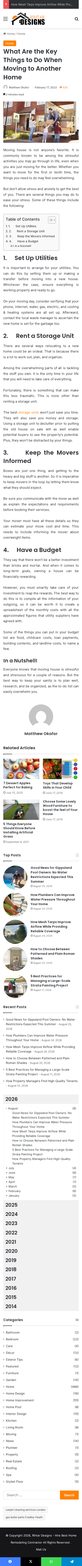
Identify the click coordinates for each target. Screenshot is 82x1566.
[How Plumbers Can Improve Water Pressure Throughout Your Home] (15, 905)
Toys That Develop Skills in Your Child (58, 785)
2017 (10, 1278)
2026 (11, 1099)
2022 (11, 1232)
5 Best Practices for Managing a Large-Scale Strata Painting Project (50, 981)
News (10, 1441)
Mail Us (41, 1549)
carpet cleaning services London (25, 1509)
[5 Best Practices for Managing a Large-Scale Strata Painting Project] (15, 986)
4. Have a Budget (23, 241)
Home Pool (13, 1407)
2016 (11, 1288)
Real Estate (14, 1461)
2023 (11, 1223)
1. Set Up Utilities (22, 226)
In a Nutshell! (23, 246)
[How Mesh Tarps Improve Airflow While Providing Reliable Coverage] (15, 932)
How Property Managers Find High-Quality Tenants (42, 1081)
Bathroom (13, 1332)
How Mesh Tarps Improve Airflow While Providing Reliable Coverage (51, 926)
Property (12, 1454)
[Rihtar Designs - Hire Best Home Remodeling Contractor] (28, 18)
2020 (11, 1251)
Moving (11, 1434)
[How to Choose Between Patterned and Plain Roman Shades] (15, 959)
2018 (11, 1269)
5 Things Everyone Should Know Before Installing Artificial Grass (19, 830)
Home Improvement (20, 1400)
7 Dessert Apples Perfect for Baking (17, 785)
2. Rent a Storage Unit (27, 231)
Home (10, 33)
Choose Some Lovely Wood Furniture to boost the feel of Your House (60, 807)
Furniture (12, 1373)
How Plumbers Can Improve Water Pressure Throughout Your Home (53, 899)
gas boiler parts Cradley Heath (24, 1517)
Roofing (11, 1468)
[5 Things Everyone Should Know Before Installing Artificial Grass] (21, 810)
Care (9, 1346)
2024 (11, 1214)
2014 (11, 1306)
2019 (10, 1260)
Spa (8, 1475)
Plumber (11, 1447)
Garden (11, 1380)
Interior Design (16, 1414)
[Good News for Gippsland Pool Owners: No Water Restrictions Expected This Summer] (15, 878)
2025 (11, 1204)
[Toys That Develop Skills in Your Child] (61, 769)
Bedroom (12, 1339)
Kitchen (11, 1420)
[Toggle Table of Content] (50, 220)
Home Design (15, 1393)
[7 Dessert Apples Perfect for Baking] (21, 769)
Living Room (14, 1427)
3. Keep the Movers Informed (32, 236)
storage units (28, 412)
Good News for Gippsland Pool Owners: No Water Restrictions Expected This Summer (52, 875)
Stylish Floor (14, 1481)
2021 (10, 1241)
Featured (12, 1366)
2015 (11, 1297)
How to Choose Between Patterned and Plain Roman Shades (53, 953)
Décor (10, 1353)
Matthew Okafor (19, 87)
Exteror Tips (14, 1359)
